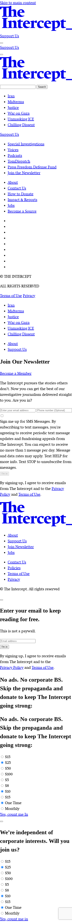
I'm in (4, 473)
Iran (11, 305)
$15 (7, 757)
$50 (8, 768)
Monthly (12, 808)
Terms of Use (29, 494)
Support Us (9, 36)
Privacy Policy (11, 667)
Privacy (14, 579)
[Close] (1, 821)
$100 (9, 774)
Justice (13, 317)
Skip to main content (18, 3)
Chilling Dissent (21, 334)
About (13, 344)
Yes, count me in (14, 919)
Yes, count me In (14, 814)
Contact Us (17, 562)
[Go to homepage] (36, 30)
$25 (8, 762)
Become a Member (15, 373)
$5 (7, 780)
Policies (14, 568)
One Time (13, 803)
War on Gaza (19, 322)
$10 (8, 791)
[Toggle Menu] (1, 43)
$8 (7, 785)
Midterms (16, 311)
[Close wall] (1, 599)
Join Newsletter (21, 547)
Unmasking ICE (21, 328)
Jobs (11, 552)
